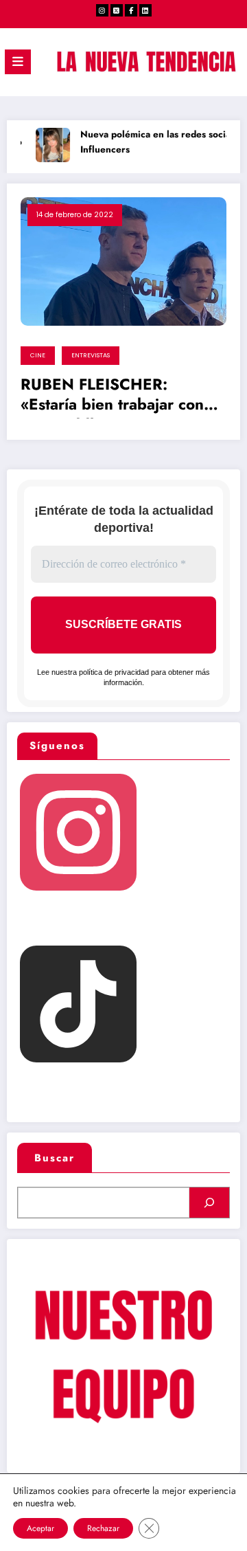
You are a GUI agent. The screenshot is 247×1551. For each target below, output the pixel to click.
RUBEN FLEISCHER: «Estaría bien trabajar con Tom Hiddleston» (112, 397)
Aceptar (40, 1528)
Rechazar (103, 1528)
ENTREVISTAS (90, 355)
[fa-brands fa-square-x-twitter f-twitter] (116, 10)
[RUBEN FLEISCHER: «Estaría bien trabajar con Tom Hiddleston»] (123, 260)
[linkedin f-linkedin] (145, 10)
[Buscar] (209, 1202)
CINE (37, 355)
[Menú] (18, 61)
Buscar (54, 1157)
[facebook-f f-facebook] (131, 10)
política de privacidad (114, 672)
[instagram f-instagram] (102, 10)
